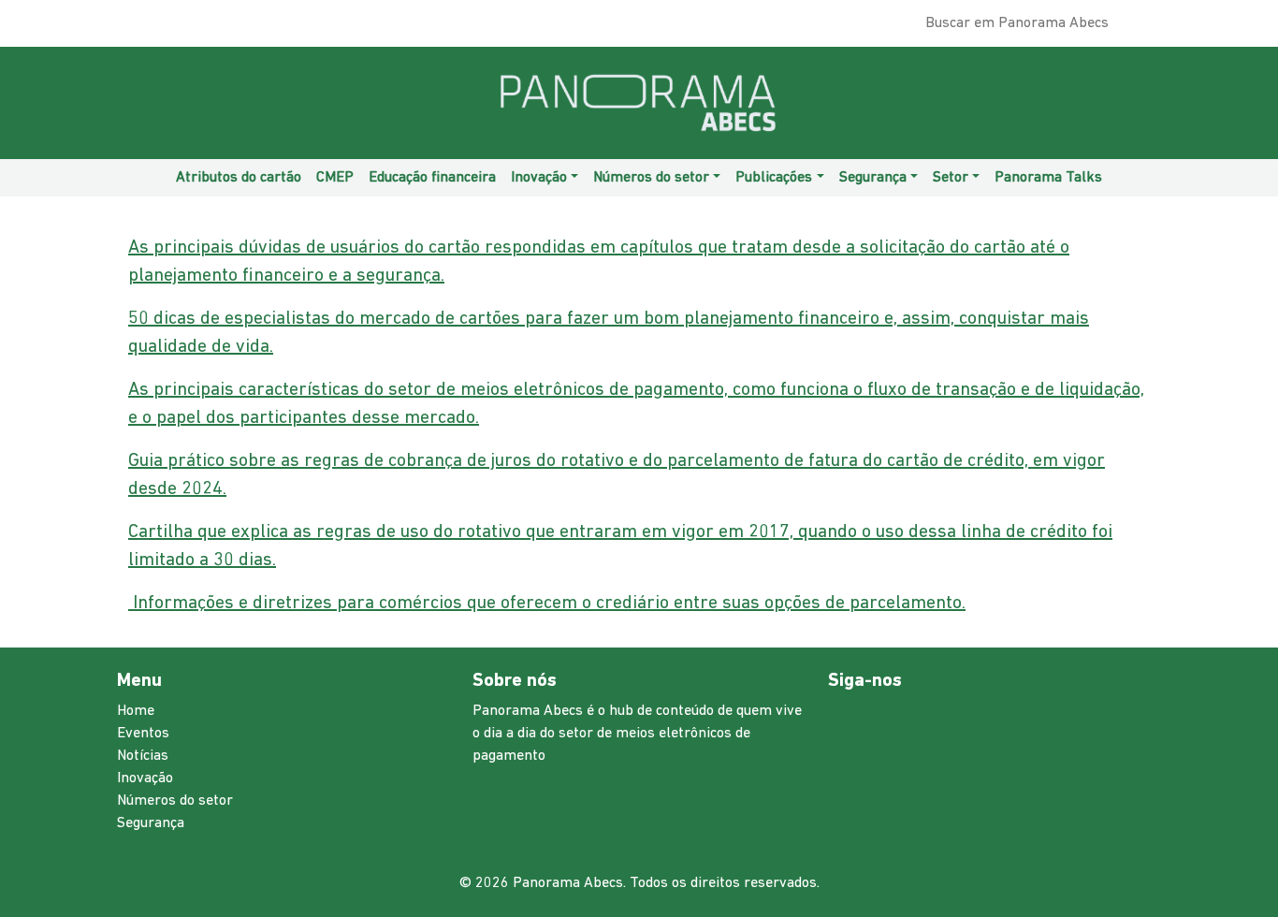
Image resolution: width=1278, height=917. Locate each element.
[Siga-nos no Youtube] (140, 27)
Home (135, 711)
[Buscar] (1147, 27)
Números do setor (175, 800)
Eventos (143, 733)
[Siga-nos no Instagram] (121, 27)
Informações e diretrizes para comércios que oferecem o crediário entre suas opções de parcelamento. (547, 603)
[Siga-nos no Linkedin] (131, 27)
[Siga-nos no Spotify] (149, 27)
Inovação (145, 778)
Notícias (142, 756)
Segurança (150, 823)
